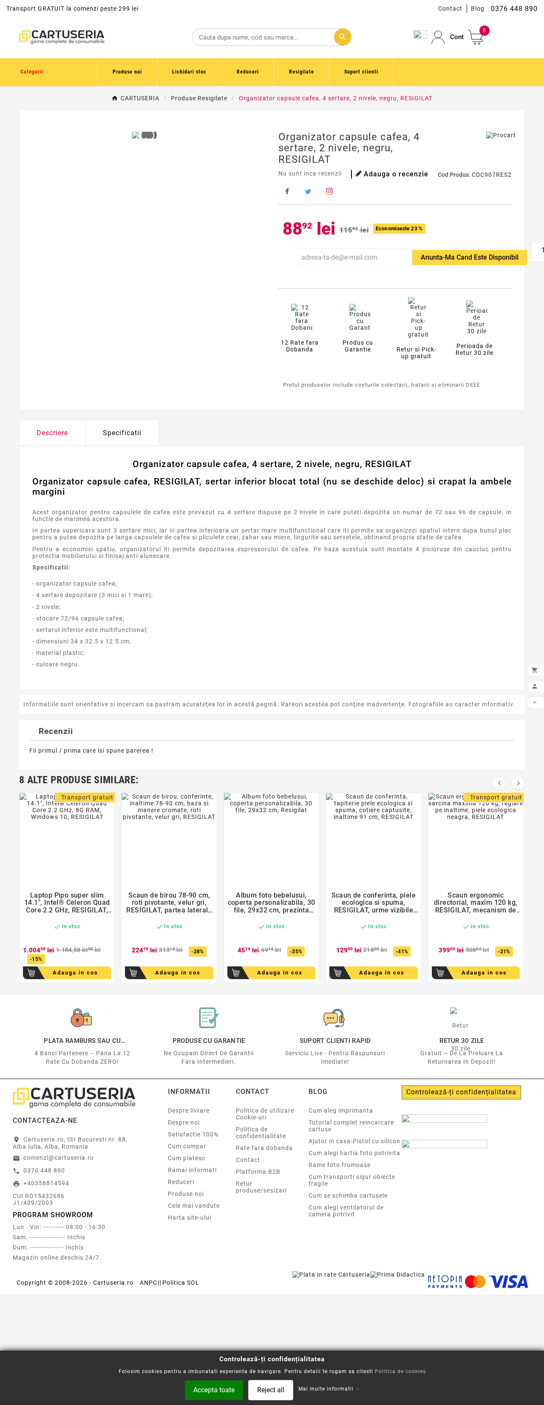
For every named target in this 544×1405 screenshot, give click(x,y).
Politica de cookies (400, 1371)
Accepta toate (214, 1389)
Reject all (270, 1389)
